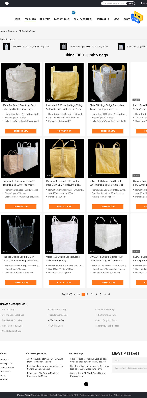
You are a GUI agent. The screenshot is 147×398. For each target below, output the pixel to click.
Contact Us (102, 19)
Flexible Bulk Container (12, 320)
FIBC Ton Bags (56, 326)
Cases (127, 19)
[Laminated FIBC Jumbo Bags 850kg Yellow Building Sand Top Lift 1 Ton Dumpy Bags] (64, 82)
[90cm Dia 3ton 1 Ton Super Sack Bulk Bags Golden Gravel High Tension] (20, 82)
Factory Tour (61, 19)
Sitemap (4, 379)
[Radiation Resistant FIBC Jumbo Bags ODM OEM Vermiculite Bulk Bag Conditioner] (64, 158)
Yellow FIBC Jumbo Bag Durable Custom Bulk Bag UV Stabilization (106, 183)
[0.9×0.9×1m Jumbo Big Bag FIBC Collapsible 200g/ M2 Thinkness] (107, 234)
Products (30, 19)
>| (109, 294)
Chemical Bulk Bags (106, 309)
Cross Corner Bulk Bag (12, 326)
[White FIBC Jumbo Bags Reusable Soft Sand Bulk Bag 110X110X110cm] (64, 234)
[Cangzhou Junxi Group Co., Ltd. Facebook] (6, 3)
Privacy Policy (23, 395)
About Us (45, 19)
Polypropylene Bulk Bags (108, 326)
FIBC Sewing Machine (106, 315)
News (116, 19)
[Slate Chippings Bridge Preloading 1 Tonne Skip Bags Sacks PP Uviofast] (107, 82)
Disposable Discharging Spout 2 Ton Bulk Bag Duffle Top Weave (19, 183)
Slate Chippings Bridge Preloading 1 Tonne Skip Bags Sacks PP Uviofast (108, 107)
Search (130, 3)
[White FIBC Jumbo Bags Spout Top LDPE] (6, 46)
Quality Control (83, 19)
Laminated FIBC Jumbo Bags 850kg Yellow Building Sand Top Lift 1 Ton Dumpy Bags (64, 107)
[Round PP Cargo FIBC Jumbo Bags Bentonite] (121, 46)
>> (105, 294)
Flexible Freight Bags (11, 331)
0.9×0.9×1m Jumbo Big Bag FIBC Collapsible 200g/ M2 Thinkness (106, 258)
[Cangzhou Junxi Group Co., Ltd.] (73, 12)
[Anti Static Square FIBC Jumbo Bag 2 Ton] (64, 46)
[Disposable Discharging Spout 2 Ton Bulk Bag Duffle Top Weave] (20, 158)
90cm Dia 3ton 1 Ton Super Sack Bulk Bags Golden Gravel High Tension (19, 107)
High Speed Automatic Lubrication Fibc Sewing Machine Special (45, 367)
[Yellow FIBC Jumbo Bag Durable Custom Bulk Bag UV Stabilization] (107, 158)
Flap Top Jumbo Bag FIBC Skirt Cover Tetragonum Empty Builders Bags (20, 259)
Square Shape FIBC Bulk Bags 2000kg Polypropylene (87, 374)
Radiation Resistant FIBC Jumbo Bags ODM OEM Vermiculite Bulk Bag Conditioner (62, 183)
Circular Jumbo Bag (58, 315)
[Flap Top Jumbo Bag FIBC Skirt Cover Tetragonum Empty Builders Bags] (20, 234)
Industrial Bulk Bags (59, 309)
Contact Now (21, 131)
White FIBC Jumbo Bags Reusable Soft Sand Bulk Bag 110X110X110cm (63, 259)
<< (79, 294)
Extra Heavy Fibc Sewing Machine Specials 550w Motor (42, 374)
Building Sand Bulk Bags (13, 315)
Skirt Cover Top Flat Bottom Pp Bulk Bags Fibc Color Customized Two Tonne (89, 367)
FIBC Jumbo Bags (58, 320)
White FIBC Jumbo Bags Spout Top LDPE (31, 46)
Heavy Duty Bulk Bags (107, 320)
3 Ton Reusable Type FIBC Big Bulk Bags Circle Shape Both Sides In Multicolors (89, 360)
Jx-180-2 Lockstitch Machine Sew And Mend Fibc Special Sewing (45, 360)
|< (74, 294)
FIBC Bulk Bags (9, 309)
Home (17, 19)
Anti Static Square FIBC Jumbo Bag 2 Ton (89, 46)
